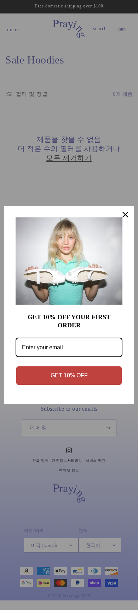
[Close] (125, 214)
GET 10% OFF (69, 375)
